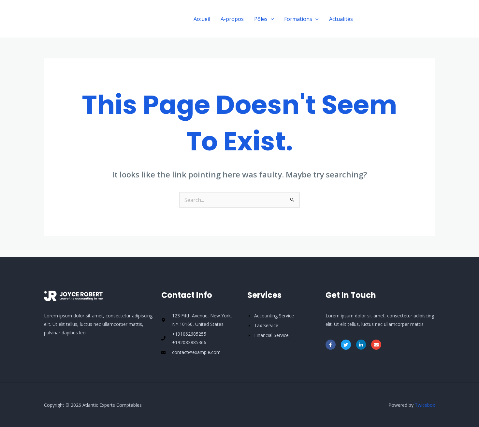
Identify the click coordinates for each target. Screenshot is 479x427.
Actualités (341, 19)
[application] (271, 19)
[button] (400, 18)
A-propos (232, 19)
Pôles (261, 19)
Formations (298, 19)
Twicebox (425, 405)
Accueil (202, 19)
